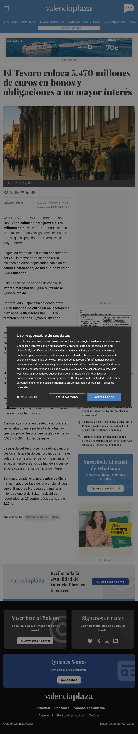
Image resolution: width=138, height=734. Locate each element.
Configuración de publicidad (87, 378)
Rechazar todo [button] (67, 397)
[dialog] (69, 367)
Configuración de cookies (85, 382)
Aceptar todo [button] (104, 397)
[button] (27, 397)
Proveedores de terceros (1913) (75, 359)
